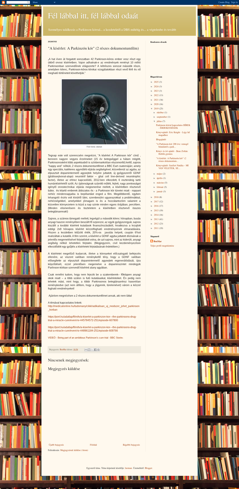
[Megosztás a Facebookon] (95, 349)
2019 (156, 108)
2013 (156, 219)
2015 (156, 210)
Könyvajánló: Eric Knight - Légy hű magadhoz (173, 134)
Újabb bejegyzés (56, 444)
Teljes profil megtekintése (162, 245)
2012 (156, 223)
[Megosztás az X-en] (92, 349)
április (160, 178)
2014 (156, 214)
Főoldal (93, 444)
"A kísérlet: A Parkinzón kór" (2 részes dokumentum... (171, 160)
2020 (156, 104)
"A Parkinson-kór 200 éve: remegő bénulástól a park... (172, 145)
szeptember (162, 116)
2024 (156, 86)
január (160, 191)
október (160, 112)
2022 (156, 95)
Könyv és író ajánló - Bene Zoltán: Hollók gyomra (172, 152)
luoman (128, 467)
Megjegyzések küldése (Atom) (74, 450)
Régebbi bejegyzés (131, 444)
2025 (156, 81)
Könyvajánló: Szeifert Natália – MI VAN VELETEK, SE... (172, 167)
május (160, 173)
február (160, 187)
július (159, 121)
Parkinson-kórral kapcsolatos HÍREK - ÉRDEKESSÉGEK (173, 126)
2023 (156, 90)
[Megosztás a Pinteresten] (98, 349)
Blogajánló (161, 139)
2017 (156, 201)
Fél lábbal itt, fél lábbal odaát (93, 15)
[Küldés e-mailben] (86, 349)
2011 (156, 228)
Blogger (148, 467)
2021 (156, 99)
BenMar (158, 241)
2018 (156, 197)
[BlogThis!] (89, 349)
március (161, 182)
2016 (156, 205)
